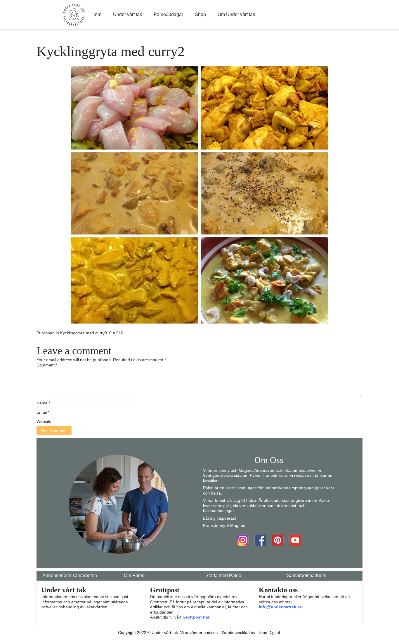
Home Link (74, 14)
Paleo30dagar (168, 14)
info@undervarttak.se (280, 607)
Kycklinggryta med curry (82, 333)
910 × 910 (114, 333)
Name (43, 403)
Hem (96, 14)
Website (44, 421)
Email (43, 412)
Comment (47, 365)
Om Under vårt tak (236, 14)
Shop (200, 14)
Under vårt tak (127, 14)
